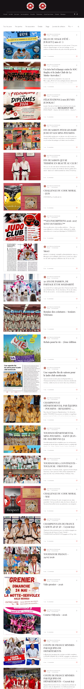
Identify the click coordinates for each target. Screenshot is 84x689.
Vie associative (30, 26)
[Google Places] (74, 14)
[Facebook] (77, 14)
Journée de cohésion (58, 26)
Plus (69, 26)
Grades (40, 26)
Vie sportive (18, 26)
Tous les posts (7, 26)
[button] (78, 27)
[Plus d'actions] (77, 35)
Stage (47, 26)
